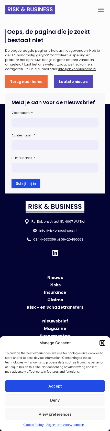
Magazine (55, 328)
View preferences (55, 414)
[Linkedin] (55, 253)
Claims (55, 300)
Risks (55, 285)
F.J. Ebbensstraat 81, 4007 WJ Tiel (58, 221)
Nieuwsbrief (55, 321)
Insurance (55, 292)
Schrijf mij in (26, 183)
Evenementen (55, 336)
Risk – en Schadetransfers (55, 307)
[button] (102, 343)
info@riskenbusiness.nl (77, 69)
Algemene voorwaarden (65, 425)
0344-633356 (44, 239)
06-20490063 (72, 239)
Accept (55, 386)
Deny (55, 400)
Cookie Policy (33, 425)
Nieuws (55, 278)
